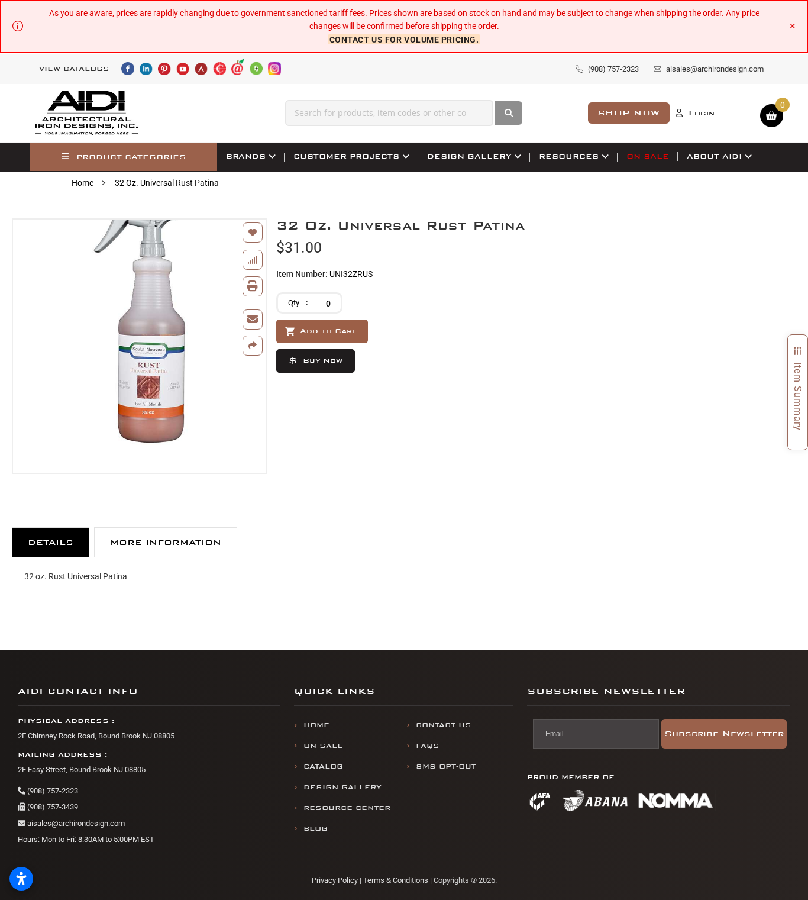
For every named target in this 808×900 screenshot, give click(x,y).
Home (82, 183)
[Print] (253, 286)
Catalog (323, 766)
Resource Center (346, 808)
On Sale (323, 746)
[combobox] (389, 113)
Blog (315, 829)
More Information (165, 542)
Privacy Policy (335, 880)
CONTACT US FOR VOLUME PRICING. (404, 39)
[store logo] (86, 113)
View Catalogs (74, 69)
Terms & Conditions (395, 880)
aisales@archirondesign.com (75, 823)
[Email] (253, 319)
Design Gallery (342, 787)
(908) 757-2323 (51, 790)
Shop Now (628, 113)
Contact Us (443, 725)
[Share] (253, 346)
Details (50, 542)
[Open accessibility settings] (21, 879)
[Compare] (253, 260)
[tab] (50, 542)
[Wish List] (253, 232)
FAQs (427, 746)
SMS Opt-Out (446, 766)
